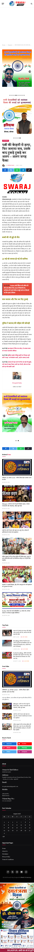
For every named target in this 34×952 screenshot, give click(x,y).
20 (17, 827)
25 (8, 830)
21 (21, 827)
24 (4, 830)
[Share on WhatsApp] (17, 170)
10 (4, 825)
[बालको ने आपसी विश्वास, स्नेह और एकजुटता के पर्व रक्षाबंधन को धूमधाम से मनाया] (17, 574)
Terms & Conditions (8, 859)
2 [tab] (18, 440)
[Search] (31, 4)
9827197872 (5, 793)
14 (21, 825)
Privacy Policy (6, 856)
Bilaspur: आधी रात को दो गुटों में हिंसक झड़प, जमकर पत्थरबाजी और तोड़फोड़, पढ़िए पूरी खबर (21, 705)
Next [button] (30, 71)
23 (29, 827)
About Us (4, 851)
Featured (5, 140)
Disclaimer (5, 854)
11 (8, 825)
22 (25, 827)
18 (8, 827)
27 (17, 830)
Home (4, 848)
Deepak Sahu (10, 165)
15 (25, 825)
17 (4, 827)
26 (12, 830)
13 (17, 825)
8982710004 (5, 795)
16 (29, 825)
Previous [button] (4, 71)
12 (12, 825)
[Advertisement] (17, 26)
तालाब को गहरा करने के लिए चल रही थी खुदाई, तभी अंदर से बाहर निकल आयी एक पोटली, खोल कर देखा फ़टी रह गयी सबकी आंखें (17, 364)
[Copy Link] (29, 170)
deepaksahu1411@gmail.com (10, 786)
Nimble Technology (26, 877)
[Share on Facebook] (5, 170)
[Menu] (3, 4)
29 (25, 830)
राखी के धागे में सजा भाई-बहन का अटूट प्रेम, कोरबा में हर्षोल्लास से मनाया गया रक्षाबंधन (22, 716)
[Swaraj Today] (17, 3)
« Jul (3, 836)
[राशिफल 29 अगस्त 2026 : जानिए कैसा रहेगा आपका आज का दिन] (17, 467)
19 (12, 827)
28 (21, 830)
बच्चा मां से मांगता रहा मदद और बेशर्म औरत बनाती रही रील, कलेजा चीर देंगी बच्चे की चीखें (22, 632)
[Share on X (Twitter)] (11, 170)
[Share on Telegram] (23, 170)
